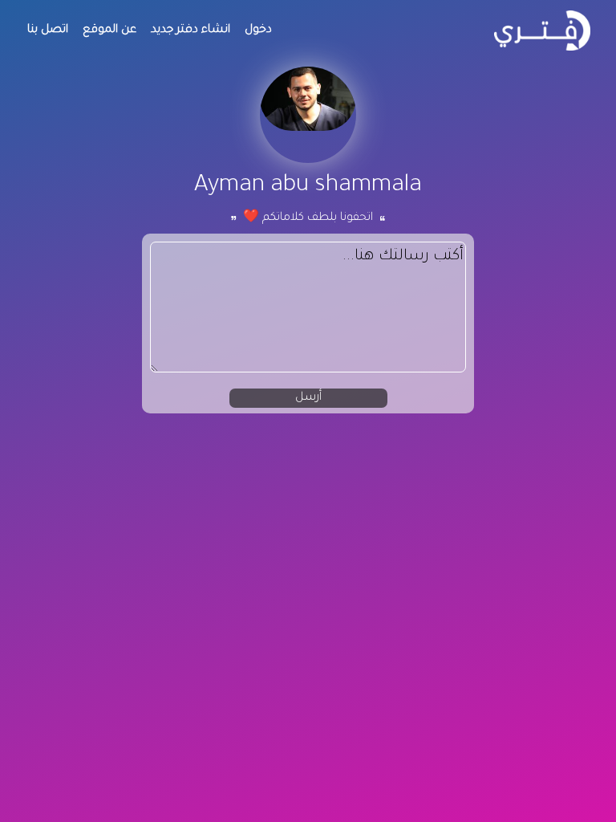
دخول (258, 30)
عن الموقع (109, 30)
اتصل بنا (47, 30)
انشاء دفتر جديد (190, 30)
